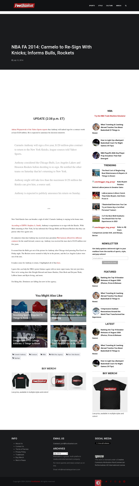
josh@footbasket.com (69, 443)
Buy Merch (20, 457)
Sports (92, 6)
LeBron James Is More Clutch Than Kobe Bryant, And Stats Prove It (113, 196)
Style (100, 6)
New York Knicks (73, 354)
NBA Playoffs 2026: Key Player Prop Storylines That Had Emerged (113, 156)
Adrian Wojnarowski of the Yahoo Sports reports (29, 129)
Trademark (20, 455)
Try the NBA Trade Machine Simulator (109, 116)
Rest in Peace (21, 460)
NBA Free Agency (57, 354)
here (58, 262)
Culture (109, 6)
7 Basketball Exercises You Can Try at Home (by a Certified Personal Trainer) (114, 207)
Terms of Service (22, 449)
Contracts (34, 354)
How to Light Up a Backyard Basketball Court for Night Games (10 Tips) (112, 143)
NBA (44, 354)
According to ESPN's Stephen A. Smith (26, 225)
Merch (118, 6)
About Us (19, 443)
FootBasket (35, 481)
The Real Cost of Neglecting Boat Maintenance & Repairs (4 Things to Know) (114, 173)
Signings (17, 358)
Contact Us (20, 446)
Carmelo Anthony (20, 354)
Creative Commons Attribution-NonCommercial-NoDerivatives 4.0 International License (110, 462)
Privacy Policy (21, 452)
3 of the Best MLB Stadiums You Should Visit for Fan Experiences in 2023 (113, 218)
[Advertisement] (69, 85)
